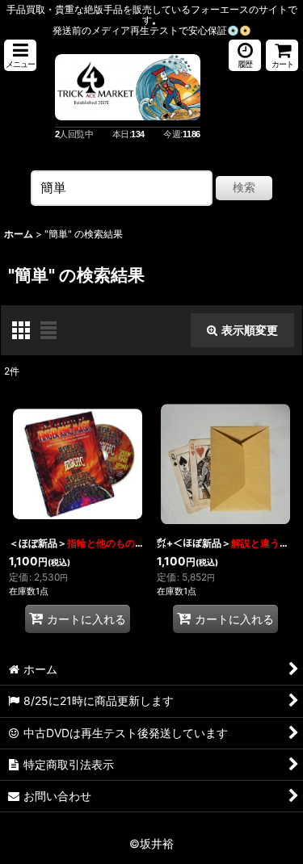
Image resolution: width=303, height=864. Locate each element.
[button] (20, 55)
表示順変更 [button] (249, 330)
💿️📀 (239, 30)
